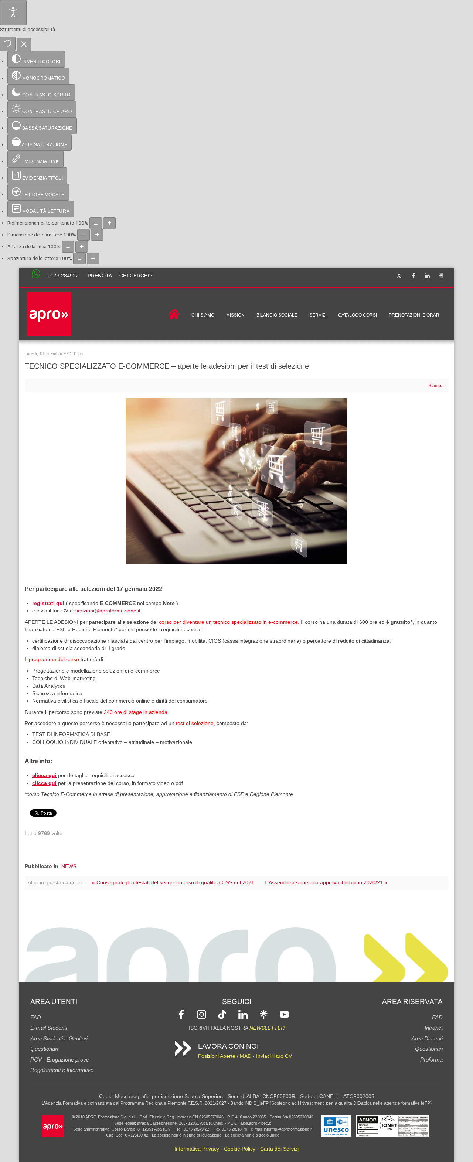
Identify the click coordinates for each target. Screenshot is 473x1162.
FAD (35, 1017)
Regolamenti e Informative (61, 1070)
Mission (235, 315)
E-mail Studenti (48, 1028)
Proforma (431, 1059)
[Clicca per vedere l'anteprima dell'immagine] (236, 481)
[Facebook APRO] (181, 1014)
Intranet (434, 1028)
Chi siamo (202, 315)
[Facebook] (413, 276)
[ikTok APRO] (222, 1014)
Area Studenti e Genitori (59, 1038)
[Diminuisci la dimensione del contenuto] (95, 223)
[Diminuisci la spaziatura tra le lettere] (79, 258)
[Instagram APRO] (201, 1014)
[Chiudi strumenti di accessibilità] (24, 44)
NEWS (68, 866)
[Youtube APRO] (284, 1014)
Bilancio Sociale (276, 315)
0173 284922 (63, 275)
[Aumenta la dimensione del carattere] (97, 235)
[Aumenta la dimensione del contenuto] (109, 223)
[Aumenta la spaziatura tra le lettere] (93, 258)
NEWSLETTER (267, 1028)
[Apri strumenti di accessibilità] (13, 12)
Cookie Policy (239, 1149)
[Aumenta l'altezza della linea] (81, 247)
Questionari (44, 1049)
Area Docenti (427, 1038)
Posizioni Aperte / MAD (224, 1056)
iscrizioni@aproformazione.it (107, 611)
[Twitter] (399, 276)
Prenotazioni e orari (414, 315)
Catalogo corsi (357, 315)
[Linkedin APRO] (243, 1014)
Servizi (317, 315)
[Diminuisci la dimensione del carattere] (83, 235)
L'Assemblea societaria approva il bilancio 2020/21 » (326, 882)
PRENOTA (100, 275)
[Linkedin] (427, 276)
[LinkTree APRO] (263, 1014)
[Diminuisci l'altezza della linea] (68, 247)
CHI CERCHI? (135, 275)
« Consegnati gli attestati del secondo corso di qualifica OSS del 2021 (173, 882)
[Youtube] (441, 276)
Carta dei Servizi (279, 1149)
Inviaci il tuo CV (274, 1056)
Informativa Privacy (196, 1149)
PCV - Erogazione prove (59, 1059)
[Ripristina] (8, 44)
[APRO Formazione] (53, 1125)
